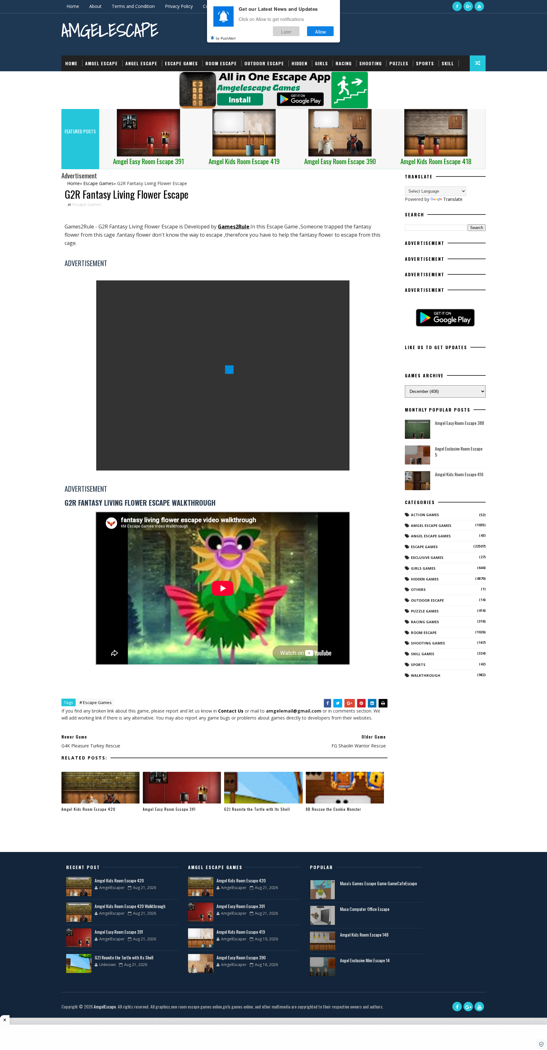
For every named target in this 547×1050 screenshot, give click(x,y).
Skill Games (422, 653)
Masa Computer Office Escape (364, 909)
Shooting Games (428, 643)
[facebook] (457, 6)
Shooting (370, 63)
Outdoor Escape (264, 63)
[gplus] (468, 6)
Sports (425, 63)
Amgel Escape (101, 63)
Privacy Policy (179, 6)
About (95, 6)
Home (72, 6)
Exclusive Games (427, 557)
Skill (448, 63)
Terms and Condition (133, 6)
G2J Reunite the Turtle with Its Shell (257, 809)
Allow (320, 31)
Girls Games (423, 568)
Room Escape (221, 63)
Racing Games (425, 621)
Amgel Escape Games (431, 525)
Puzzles (398, 63)
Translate (452, 199)
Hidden (299, 63)
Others (418, 589)
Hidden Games (425, 579)
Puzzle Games (425, 611)
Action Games (425, 514)
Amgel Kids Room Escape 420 (88, 809)
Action (73, 79)
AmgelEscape (109, 30)
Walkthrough (425, 675)
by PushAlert (226, 38)
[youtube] (479, 6)
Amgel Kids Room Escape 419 (241, 931)
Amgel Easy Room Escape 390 (241, 957)
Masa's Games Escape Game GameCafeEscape (378, 883)
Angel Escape (141, 63)
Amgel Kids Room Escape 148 (364, 934)
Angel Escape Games (431, 536)
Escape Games (181, 63)
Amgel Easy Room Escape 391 (169, 809)
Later (286, 31)
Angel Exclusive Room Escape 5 (458, 451)
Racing (344, 63)
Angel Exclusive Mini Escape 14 (365, 960)
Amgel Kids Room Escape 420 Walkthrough (130, 906)
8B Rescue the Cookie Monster (333, 809)
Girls (321, 63)
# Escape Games (95, 702)
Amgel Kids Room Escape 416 (459, 474)
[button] (541, 1044)
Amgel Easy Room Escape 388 (459, 422)
